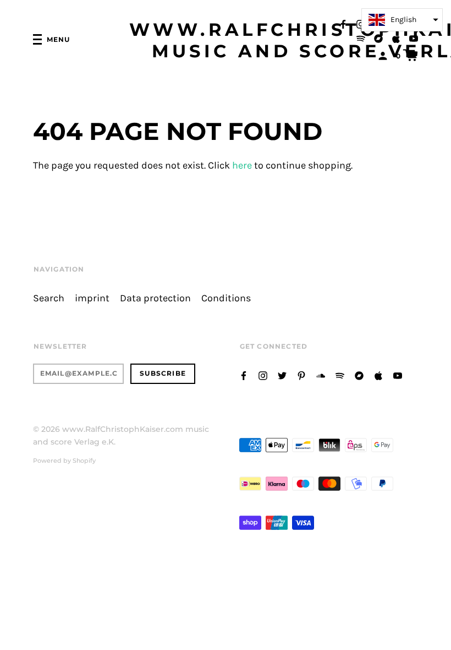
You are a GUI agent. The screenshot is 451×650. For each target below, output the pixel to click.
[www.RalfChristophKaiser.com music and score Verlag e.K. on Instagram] (360, 23)
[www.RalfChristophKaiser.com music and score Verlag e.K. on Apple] (396, 37)
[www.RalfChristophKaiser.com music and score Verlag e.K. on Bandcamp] (378, 37)
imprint (92, 298)
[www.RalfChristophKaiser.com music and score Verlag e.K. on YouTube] (413, 37)
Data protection (155, 298)
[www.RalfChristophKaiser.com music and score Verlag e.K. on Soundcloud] (320, 375)
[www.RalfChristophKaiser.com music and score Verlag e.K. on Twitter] (282, 375)
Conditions (226, 298)
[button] (402, 19)
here (242, 165)
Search (48, 298)
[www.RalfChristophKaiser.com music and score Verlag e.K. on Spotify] (360, 37)
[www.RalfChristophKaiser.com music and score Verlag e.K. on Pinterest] (301, 375)
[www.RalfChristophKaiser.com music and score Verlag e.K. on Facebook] (343, 23)
